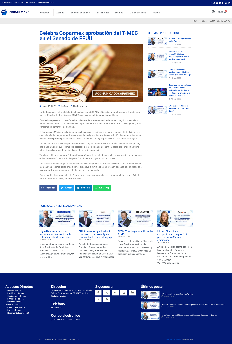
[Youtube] (217, 3)
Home (195, 21)
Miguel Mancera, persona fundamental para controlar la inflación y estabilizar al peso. (55, 234)
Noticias (204, 21)
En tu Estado (103, 12)
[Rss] (229, 3)
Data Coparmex (138, 12)
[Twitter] (214, 3)
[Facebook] (211, 3)
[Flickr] (123, 292)
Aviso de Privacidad (173, 339)
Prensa (156, 12)
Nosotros (44, 12)
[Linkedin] (132, 292)
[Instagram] (226, 3)
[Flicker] (220, 3)
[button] (48, 188)
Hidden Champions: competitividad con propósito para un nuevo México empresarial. (172, 235)
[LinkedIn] (223, 3)
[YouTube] (115, 292)
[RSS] (106, 299)
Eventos (119, 12)
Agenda (60, 12)
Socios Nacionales (80, 12)
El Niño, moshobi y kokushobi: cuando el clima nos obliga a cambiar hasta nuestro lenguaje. (96, 234)
